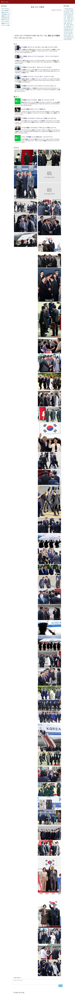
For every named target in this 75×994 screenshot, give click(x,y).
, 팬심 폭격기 (8, 19)
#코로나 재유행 (68, 35)
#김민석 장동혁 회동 (68, 37)
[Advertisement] (38, 21)
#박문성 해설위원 (68, 38)
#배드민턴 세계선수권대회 (68, 34)
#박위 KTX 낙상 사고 (68, 26)
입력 (60, 985)
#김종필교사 (69, 26)
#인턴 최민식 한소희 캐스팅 (68, 14)
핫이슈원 (5, 2)
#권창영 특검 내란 (68, 29)
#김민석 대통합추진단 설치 (68, 10)
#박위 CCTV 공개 (68, 30)
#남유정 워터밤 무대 (68, 12)
